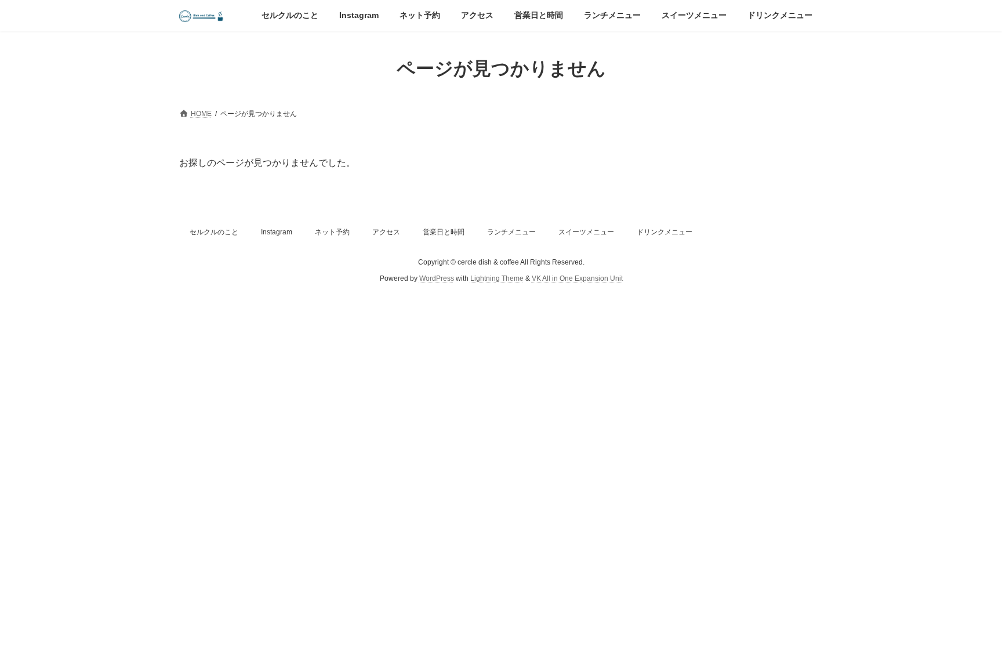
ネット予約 (332, 232)
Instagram (276, 232)
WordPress (436, 279)
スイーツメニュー (586, 232)
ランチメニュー (511, 232)
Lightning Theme (497, 279)
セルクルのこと (214, 232)
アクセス (386, 232)
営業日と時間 (443, 232)
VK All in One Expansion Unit (577, 279)
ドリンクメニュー (664, 232)
